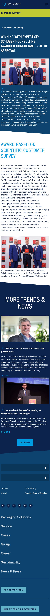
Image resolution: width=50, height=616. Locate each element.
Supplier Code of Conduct (36, 493)
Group (5, 544)
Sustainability (10, 562)
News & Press (11, 571)
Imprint (4, 492)
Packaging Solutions (16, 517)
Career (5, 553)
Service (6, 526)
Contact (4, 488)
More (7, 375)
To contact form (13, 589)
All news (25, 442)
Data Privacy (30, 488)
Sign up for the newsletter (20, 608)
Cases (5, 535)
